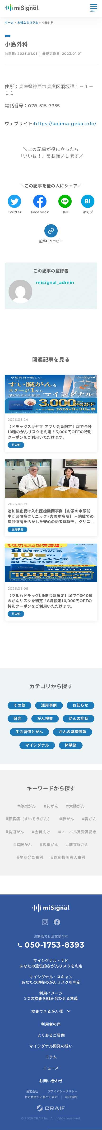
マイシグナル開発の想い (51, 1046)
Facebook (40, 212)
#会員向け (41, 832)
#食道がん (14, 832)
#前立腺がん (77, 844)
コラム (51, 1057)
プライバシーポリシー (63, 1091)
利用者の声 (51, 1024)
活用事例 (49, 705)
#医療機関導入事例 (68, 857)
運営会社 (32, 1091)
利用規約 (71, 1097)
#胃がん (89, 819)
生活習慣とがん (29, 732)
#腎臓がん (49, 844)
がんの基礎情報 (72, 732)
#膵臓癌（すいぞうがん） (28, 819)
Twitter (14, 212)
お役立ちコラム (27, 22)
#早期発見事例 (30, 857)
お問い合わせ (51, 1081)
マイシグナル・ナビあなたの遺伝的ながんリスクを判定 (51, 963)
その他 (19, 705)
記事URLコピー (51, 241)
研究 (17, 718)
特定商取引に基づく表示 (41, 1097)
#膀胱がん (22, 844)
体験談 (71, 745)
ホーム (9, 22)
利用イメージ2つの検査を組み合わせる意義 (51, 996)
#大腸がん (75, 806)
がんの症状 (78, 718)
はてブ (88, 212)
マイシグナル (37, 745)
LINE (65, 212)
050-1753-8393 (54, 945)
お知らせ (80, 705)
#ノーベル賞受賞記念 (77, 832)
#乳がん (51, 806)
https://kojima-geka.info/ (65, 123)
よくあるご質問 (51, 1035)
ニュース (51, 1068)
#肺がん (66, 819)
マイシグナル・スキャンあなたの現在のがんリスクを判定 (51, 979)
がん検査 (45, 718)
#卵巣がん (26, 806)
